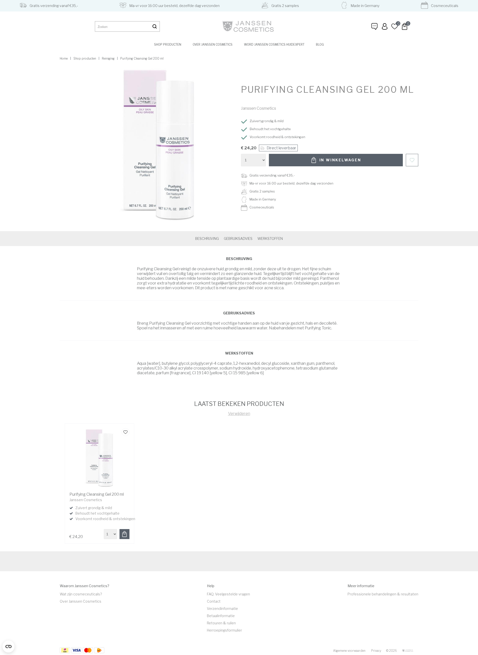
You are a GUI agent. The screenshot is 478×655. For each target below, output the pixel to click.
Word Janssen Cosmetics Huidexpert (274, 44)
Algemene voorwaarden (349, 651)
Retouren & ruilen (221, 623)
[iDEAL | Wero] (65, 650)
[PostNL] (99, 650)
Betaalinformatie (221, 616)
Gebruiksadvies (238, 238)
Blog (320, 44)
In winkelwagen (340, 160)
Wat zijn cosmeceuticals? (81, 594)
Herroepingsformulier (224, 630)
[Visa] (88, 650)
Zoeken (155, 26)
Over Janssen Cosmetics (213, 44)
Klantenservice (374, 26)
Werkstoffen (270, 238)
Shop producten (167, 44)
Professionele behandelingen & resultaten (383, 594)
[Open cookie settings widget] (8, 647)
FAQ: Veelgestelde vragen (228, 594)
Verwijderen (239, 413)
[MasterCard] (76, 650)
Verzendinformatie (222, 608)
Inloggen (384, 26)
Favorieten (412, 160)
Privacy (376, 651)
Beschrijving (207, 238)
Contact (214, 601)
